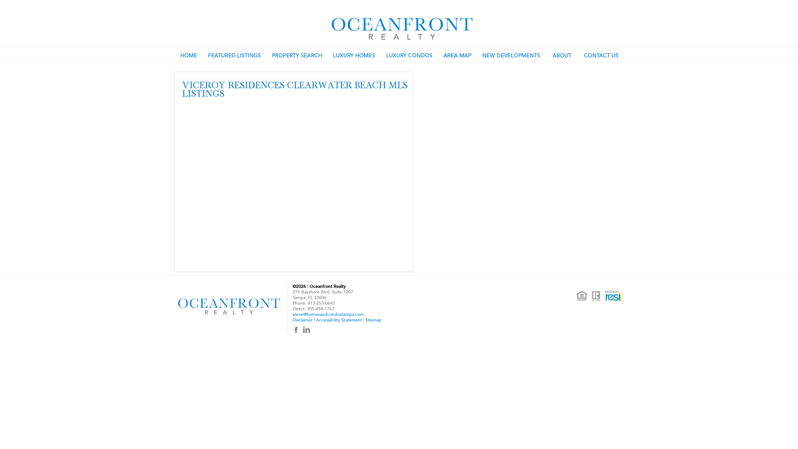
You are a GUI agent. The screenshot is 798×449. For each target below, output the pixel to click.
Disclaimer (303, 320)
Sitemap (373, 320)
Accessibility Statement (339, 320)
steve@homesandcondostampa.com (328, 314)
